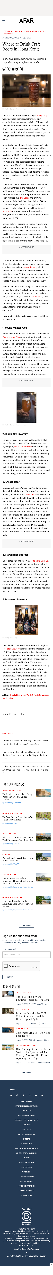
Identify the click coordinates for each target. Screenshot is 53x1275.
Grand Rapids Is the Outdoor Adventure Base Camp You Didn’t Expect (17, 904)
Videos (26, 1158)
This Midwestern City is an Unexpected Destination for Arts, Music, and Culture (17, 881)
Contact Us (26, 1195)
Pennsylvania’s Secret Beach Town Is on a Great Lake (17, 859)
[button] (26, 1249)
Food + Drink (31, 31)
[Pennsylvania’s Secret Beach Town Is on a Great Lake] (43, 857)
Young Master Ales (11, 337)
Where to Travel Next (13, 790)
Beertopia (7, 211)
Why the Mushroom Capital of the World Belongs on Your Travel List (18, 838)
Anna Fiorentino (44, 1062)
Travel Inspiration (13, 31)
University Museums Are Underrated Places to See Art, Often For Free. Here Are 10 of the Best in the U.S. (25, 769)
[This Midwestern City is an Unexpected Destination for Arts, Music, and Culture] (43, 877)
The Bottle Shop (29, 267)
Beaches (6, 854)
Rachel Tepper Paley (13, 713)
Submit (10, 977)
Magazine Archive (26, 1162)
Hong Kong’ (42, 115)
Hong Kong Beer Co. (39, 560)
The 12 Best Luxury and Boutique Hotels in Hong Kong (32, 998)
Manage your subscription (26, 1148)
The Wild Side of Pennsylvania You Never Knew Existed (18, 818)
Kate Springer (42, 1004)
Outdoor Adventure (12, 813)
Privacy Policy (26, 1181)
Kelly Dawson (41, 1023)
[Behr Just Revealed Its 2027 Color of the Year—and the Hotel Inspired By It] (8, 1011)
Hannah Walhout (42, 1040)
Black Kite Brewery (23, 446)
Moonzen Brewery (10, 648)
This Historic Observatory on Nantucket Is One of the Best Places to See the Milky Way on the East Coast (25, 755)
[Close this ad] (51, 1264)
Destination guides (26, 1115)
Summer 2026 (22, 1029)
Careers (26, 1139)
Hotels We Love (23, 993)
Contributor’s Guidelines (26, 1153)
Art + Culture (9, 874)
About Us (27, 1125)
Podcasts (26, 1130)
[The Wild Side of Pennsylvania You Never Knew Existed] (43, 816)
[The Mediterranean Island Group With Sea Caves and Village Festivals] (43, 793)
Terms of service (26, 1191)
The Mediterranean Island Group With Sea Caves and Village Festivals (17, 797)
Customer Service (26, 1177)
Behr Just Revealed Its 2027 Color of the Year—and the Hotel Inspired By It (31, 1016)
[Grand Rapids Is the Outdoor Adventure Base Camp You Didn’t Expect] (43, 900)
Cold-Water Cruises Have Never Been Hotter (33, 1034)
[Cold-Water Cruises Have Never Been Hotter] (8, 1030)
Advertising (26, 1167)
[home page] (26, 20)
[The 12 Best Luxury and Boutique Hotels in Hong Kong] (8, 994)
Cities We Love (9, 834)
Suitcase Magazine (26, 1186)
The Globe (24, 197)
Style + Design (23, 1009)
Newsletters (26, 1144)
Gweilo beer (30, 494)
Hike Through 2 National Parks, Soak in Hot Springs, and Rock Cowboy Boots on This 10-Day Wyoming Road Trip (33, 1053)
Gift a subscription (26, 1134)
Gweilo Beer (36, 296)
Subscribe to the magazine (26, 1120)
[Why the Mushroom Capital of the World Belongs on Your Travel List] (43, 837)
